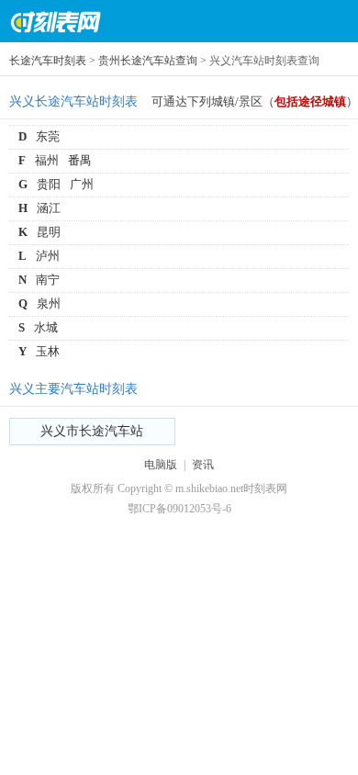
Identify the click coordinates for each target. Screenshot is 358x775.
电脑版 (160, 464)
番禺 (80, 160)
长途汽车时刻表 (47, 60)
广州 (82, 184)
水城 (46, 327)
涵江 (49, 208)
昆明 (49, 232)
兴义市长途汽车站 (91, 431)
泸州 (48, 256)
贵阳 (49, 184)
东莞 (48, 136)
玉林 (48, 351)
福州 (47, 160)
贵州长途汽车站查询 (147, 60)
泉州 (49, 303)
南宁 (48, 279)
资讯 (203, 464)
